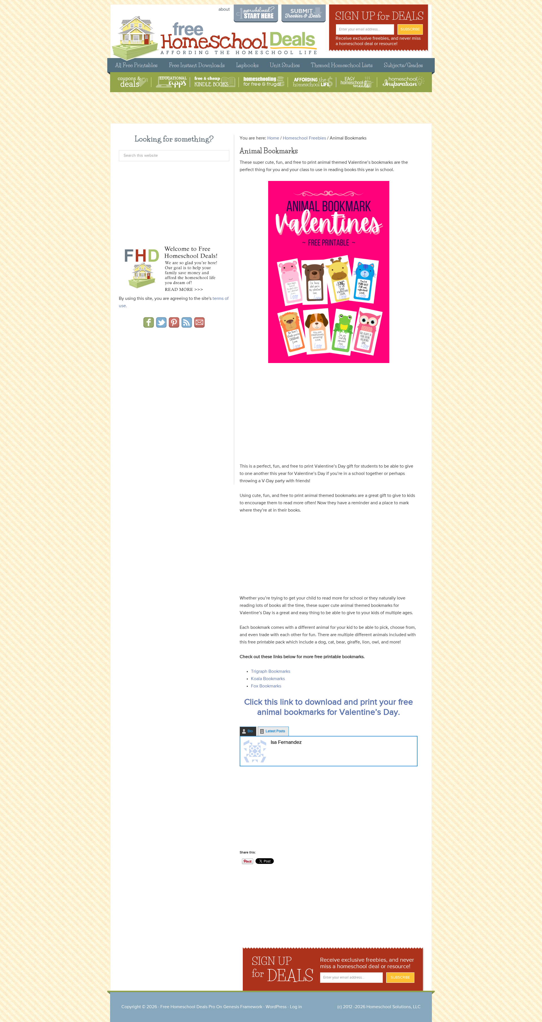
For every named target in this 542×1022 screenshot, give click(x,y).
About (224, 9)
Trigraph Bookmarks (270, 671)
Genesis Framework (242, 1007)
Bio (250, 731)
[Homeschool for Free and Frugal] (264, 82)
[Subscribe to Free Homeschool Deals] (187, 326)
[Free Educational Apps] (171, 82)
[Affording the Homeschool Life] (312, 82)
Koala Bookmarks (268, 679)
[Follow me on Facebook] (148, 326)
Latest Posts (275, 731)
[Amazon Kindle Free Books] (214, 82)
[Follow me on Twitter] (161, 326)
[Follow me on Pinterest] (174, 326)
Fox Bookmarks (266, 686)
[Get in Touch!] (199, 326)
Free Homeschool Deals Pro (187, 1007)
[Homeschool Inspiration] (403, 82)
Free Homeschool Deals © (214, 35)
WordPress (276, 1007)
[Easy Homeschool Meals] (357, 82)
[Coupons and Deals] (133, 82)
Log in (296, 1007)
